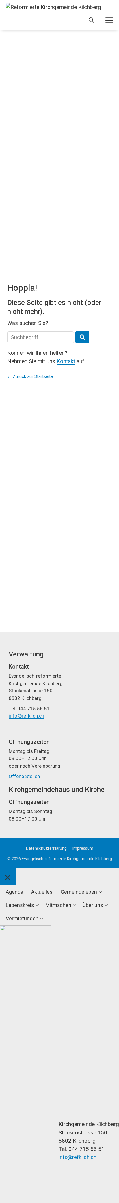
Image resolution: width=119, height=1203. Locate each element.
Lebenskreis (20, 905)
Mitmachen (58, 905)
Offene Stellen (24, 776)
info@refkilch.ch (26, 716)
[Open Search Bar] (91, 20)
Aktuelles (42, 892)
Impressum (82, 848)
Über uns (93, 905)
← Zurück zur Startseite (30, 376)
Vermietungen (22, 918)
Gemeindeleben (79, 892)
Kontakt (66, 361)
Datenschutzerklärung (46, 848)
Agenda (14, 892)
